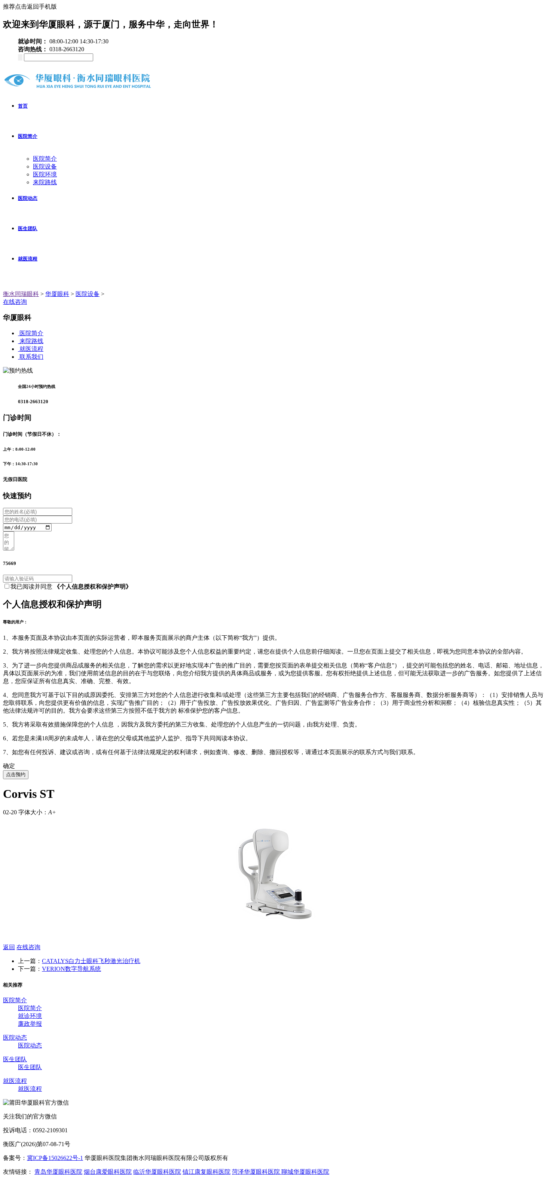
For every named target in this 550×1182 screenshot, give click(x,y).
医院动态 (27, 198)
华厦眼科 (57, 294)
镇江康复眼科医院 (206, 1172)
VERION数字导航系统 (71, 969)
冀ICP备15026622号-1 (55, 1158)
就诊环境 (30, 1016)
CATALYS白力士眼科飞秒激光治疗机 (91, 961)
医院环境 (45, 174)
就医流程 (27, 259)
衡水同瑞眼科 (21, 294)
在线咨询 (15, 302)
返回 (9, 947)
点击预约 (15, 774)
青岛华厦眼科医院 (58, 1172)
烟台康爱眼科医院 (108, 1172)
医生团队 (27, 228)
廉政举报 (30, 1024)
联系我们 (31, 357)
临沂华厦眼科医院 (157, 1172)
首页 (23, 106)
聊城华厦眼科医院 (305, 1172)
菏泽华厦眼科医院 (256, 1172)
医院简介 (27, 136)
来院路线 (45, 182)
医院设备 (45, 166)
